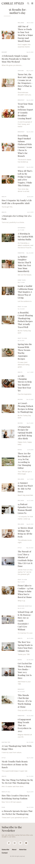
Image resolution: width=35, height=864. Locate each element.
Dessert (4, 52)
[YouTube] (26, 843)
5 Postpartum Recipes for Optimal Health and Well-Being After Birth (25, 432)
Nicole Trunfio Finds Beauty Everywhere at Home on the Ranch (15, 764)
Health (4, 196)
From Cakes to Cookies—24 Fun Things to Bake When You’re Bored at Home (25, 591)
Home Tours (22, 280)
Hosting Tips (6, 742)
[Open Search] (28, 3)
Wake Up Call (6, 791)
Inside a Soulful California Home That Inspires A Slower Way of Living (25, 292)
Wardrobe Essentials (25, 606)
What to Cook (22, 306)
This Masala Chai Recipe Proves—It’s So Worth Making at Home (25, 701)
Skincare (21, 70)
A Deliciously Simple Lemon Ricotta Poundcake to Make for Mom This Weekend (16, 58)
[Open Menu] (32, 3)
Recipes (20, 399)
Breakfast (21, 100)
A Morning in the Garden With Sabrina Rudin (25, 236)
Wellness (21, 22)
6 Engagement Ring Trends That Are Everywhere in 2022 (24, 725)
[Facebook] (9, 843)
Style (19, 547)
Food (3, 807)
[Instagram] (15, 843)
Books (20, 449)
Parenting (21, 253)
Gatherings (21, 227)
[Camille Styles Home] (13, 3)
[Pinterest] (20, 843)
